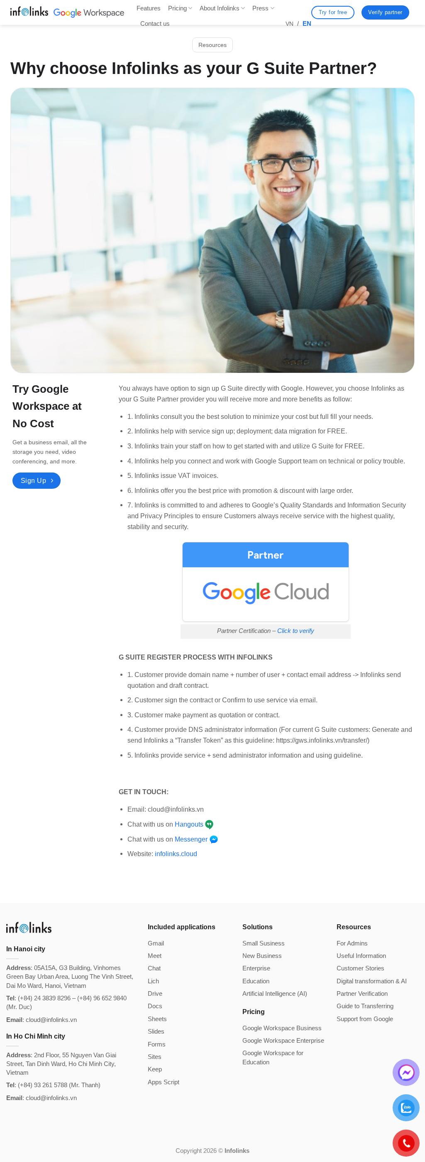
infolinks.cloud (176, 853)
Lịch (153, 981)
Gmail (156, 943)
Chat (154, 968)
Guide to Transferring (365, 1005)
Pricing (177, 8)
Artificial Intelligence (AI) (274, 993)
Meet (154, 955)
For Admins (352, 943)
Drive (155, 993)
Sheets (157, 1018)
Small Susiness (263, 943)
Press (260, 8)
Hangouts (189, 824)
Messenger (191, 839)
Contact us (155, 23)
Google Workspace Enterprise (283, 1040)
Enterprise (256, 968)
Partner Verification (362, 993)
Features (149, 8)
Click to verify (295, 631)
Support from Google (365, 1018)
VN (289, 23)
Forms (157, 1044)
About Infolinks (219, 8)
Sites (154, 1056)
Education (255, 981)
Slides (156, 1031)
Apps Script (163, 1082)
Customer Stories (360, 968)
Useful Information (361, 955)
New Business (262, 955)
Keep (155, 1069)
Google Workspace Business (282, 1028)
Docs (155, 1005)
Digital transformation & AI (372, 981)
